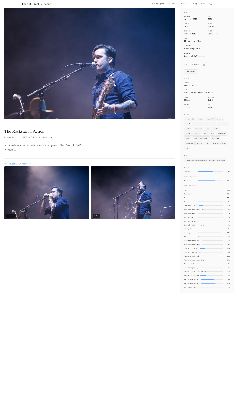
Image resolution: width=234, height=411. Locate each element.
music (188, 138)
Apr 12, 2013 (190, 19)
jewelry (216, 128)
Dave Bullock (36, 4)
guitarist (198, 128)
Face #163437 (190, 71)
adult (201, 119)
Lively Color (189, 229)
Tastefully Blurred (191, 275)
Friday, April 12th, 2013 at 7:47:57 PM (22, 137)
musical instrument (201, 138)
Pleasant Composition (192, 244)
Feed (203, 4)
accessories (190, 119)
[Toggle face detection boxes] (204, 65)
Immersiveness (189, 213)
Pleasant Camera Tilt (192, 240)
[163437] (100, 62)
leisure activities (193, 133)
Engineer (172, 4)
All (185, 190)
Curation (187, 198)
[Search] (210, 4)
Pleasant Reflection (192, 264)
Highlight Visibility (192, 209)
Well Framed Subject (192, 283)
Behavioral (188, 194)
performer (189, 143)
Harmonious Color (190, 205)
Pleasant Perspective (192, 256)
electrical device (200, 124)
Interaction (188, 217)
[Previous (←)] (21, 66)
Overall (187, 171)
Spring (211, 26)
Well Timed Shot (190, 287)
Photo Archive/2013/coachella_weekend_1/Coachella (205, 160)
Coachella (47, 137)
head (207, 128)
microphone (222, 133)
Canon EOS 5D (190, 85)
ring (207, 143)
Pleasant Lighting (191, 248)
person (199, 143)
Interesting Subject (192, 221)
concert (220, 119)
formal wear (223, 124)
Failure (187, 202)
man (212, 133)
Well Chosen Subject (192, 279)
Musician (184, 4)
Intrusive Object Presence (194, 225)
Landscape (213, 34)
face (213, 124)
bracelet (210, 119)
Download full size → (195, 56)
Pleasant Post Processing (194, 260)
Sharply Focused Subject (193, 271)
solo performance (219, 143)
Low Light (187, 233)
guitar (188, 128)
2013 (210, 19)
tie (187, 148)
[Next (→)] (158, 66)
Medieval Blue (194, 41)
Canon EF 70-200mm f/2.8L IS (198, 93)
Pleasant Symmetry (191, 267)
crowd (188, 124)
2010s (187, 26)
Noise (186, 236)
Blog (195, 4)
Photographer (158, 4)
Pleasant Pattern (190, 252)
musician (215, 138)
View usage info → (193, 49)
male (205, 133)
